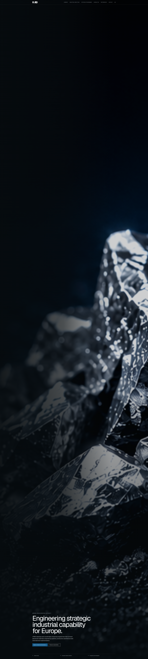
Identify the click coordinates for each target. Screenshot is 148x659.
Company (66, 2)
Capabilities (96, 2)
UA (115, 2)
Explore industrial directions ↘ (40, 644)
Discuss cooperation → (54, 644)
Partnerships (104, 2)
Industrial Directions (74, 2)
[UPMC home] (35, 2)
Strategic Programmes (86, 2)
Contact (111, 2)
